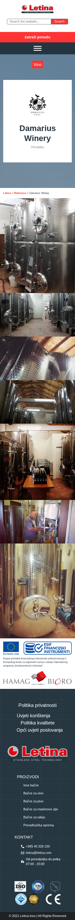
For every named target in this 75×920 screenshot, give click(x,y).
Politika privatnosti (37, 705)
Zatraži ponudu (37, 37)
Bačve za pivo (33, 801)
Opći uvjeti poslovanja (40, 730)
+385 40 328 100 (38, 846)
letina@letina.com (38, 852)
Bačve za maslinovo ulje (40, 809)
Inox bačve (31, 785)
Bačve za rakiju (34, 817)
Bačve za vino (33, 793)
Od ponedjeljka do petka (43, 861)
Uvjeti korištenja (33, 715)
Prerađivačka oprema (38, 825)
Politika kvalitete (38, 722)
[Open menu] (37, 48)
